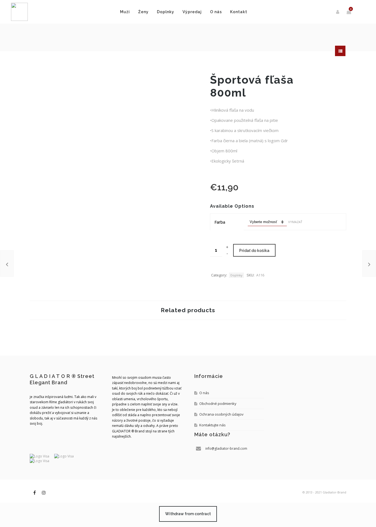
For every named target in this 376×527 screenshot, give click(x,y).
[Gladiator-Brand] (19, 12)
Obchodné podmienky (217, 403)
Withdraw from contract (188, 514)
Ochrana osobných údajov (221, 414)
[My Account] (338, 12)
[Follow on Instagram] (43, 492)
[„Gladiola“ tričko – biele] (369, 263)
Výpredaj (192, 12)
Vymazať (295, 222)
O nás (216, 12)
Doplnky (165, 12)
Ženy (143, 12)
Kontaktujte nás (212, 424)
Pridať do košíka (254, 250)
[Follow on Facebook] (34, 492)
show (340, 51)
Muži (125, 12)
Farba (219, 222)
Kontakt (238, 12)
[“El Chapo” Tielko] (7, 263)
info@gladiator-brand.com (226, 448)
